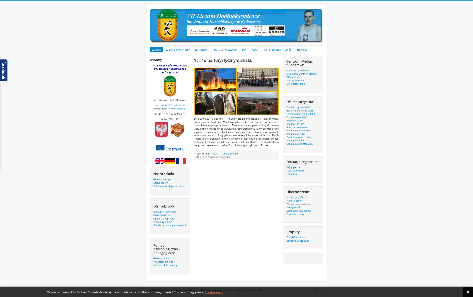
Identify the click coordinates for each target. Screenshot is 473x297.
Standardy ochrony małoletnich (170, 225)
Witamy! (156, 49)
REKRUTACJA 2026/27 (224, 49)
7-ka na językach (271, 49)
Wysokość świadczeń (298, 204)
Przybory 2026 (294, 120)
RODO (254, 49)
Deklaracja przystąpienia (299, 143)
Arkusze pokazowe (296, 127)
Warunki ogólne (294, 200)
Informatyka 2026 (295, 124)
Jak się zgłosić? (295, 80)
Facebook (291, 174)
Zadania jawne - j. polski (299, 137)
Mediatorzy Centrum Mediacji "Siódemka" (302, 75)
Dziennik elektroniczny (178, 49)
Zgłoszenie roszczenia (298, 210)
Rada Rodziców (161, 215)
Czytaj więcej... (214, 292)
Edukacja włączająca (297, 240)
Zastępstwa (201, 49)
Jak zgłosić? (293, 207)
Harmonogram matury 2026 (300, 114)
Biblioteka (302, 49)
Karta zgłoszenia (295, 170)
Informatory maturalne (298, 130)
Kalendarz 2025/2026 (164, 212)
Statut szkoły (160, 182)
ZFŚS (288, 49)
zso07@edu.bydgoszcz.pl (174, 108)
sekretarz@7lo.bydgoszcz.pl (172, 105)
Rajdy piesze (293, 167)
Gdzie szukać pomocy (165, 265)
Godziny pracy (161, 258)
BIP (244, 49)
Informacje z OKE (296, 133)
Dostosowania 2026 (296, 117)
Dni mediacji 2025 (295, 83)
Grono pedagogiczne (164, 179)
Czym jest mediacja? (297, 70)
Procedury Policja (162, 222)
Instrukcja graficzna (296, 197)
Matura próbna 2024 (297, 140)
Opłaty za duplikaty (163, 218)
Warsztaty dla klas (163, 261)
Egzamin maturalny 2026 (299, 110)
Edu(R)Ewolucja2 (295, 237)
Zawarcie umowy (295, 214)
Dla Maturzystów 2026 (298, 107)
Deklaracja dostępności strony (169, 186)
